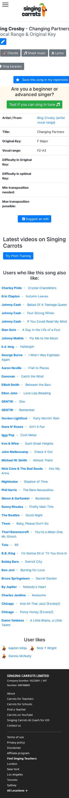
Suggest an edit (37, 219)
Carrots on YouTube (20, 715)
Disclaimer (14, 748)
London (12, 764)
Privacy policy (16, 742)
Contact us (14, 725)
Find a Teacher (16, 709)
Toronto (12, 780)
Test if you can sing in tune (32, 104)
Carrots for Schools (19, 704)
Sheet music (36, 53)
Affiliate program (18, 753)
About (11, 693)
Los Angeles (15, 774)
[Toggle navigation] (5, 4)
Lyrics (59, 53)
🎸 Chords (10, 53)
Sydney (11, 785)
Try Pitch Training (18, 256)
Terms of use (15, 737)
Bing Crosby (46, 118)
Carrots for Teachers (20, 699)
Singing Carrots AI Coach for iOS (28, 720)
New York (13, 769)
